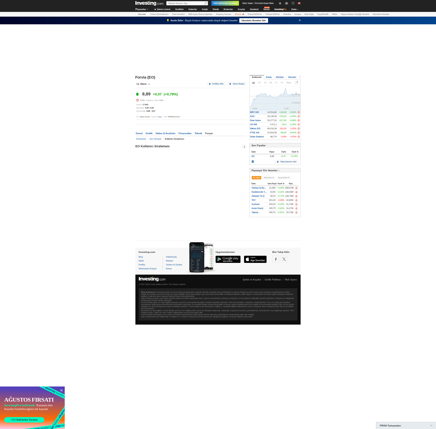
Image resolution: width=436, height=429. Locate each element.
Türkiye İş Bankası (261, 188)
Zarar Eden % (284, 178)
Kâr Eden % (269, 178)
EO (253, 156)
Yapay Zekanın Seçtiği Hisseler (355, 14)
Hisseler (142, 14)
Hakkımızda (171, 257)
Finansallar (184, 133)
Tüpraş (255, 212)
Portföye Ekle (218, 84)
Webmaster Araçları (148, 268)
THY (254, 200)
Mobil (141, 261)
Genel (139, 133)
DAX (252, 116)
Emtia (269, 77)
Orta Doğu (309, 14)
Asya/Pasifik (323, 14)
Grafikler (179, 9)
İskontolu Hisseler (381, 14)
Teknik (216, 9)
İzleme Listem (163, 9)
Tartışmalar (141, 139)
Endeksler (257, 77)
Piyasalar (140, 9)
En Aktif (256, 178)
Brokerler (228, 9)
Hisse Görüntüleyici (160, 14)
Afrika (334, 14)
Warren (238, 14)
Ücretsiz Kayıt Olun (264, 3)
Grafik (149, 133)
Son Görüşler (155, 139)
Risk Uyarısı (291, 279)
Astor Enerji (257, 208)
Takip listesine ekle (288, 162)
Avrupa (297, 14)
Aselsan (256, 204)
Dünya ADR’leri (255, 14)
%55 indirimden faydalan (225, 3)
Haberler (193, 9)
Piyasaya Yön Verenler (264, 170)
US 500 (253, 124)
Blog (141, 257)
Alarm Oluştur (238, 84)
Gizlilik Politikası (273, 279)
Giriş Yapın (247, 3)
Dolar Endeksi (257, 137)
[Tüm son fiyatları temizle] (253, 160)
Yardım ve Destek (174, 265)
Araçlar (241, 9)
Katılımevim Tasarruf (262, 192)
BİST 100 (254, 112)
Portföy (142, 265)
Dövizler (280, 77)
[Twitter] (284, 259)
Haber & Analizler (165, 133)
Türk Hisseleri (178, 14)
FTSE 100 (254, 132)
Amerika (287, 14)
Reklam (169, 261)
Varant (266, 9)
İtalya (160, 117)
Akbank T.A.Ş (258, 196)
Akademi (254, 9)
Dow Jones (255, 120)
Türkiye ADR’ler (272, 14)
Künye (169, 268)
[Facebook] (275, 259)
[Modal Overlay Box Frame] (32, 407)
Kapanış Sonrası (223, 14)
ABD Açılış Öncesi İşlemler (200, 14)
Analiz (205, 9)
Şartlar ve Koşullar (252, 279)
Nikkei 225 (255, 128)
